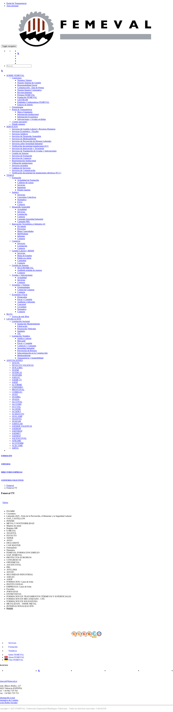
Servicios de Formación (22, 156)
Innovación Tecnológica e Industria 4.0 (28, 224)
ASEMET (16, 433)
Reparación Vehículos (26, 329)
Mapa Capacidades (25, 231)
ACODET (16, 411)
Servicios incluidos (20, 165)
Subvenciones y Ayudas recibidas (31, 119)
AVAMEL (16, 397)
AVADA (15, 399)
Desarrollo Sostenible (21, 207)
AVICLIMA (17, 367)
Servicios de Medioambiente (24, 139)
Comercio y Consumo (26, 346)
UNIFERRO (17, 387)
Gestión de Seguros (20, 153)
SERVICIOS (12, 126)
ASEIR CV (17, 380)
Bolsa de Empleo (24, 255)
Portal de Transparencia (16, 3)
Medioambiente (24, 355)
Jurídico (15, 192)
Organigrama (17, 107)
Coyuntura (21, 307)
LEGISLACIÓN (13, 319)
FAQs (19, 202)
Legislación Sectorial (21, 321)
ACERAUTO (18, 414)
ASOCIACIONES (14, 360)
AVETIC (16, 363)
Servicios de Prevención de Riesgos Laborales (31, 141)
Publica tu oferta (24, 258)
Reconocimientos (24, 92)
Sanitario (21, 331)
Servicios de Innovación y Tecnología (28, 148)
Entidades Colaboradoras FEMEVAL (33, 102)
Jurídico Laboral (24, 338)
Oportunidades (23, 287)
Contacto (21, 204)
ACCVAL (16, 406)
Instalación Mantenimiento (28, 324)
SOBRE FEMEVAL (15, 75)
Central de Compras (25, 290)
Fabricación (22, 326)
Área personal (12, 6)
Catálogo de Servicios (21, 168)
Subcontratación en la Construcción (32, 353)
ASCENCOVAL (19, 438)
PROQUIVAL (18, 389)
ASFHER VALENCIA (22, 426)
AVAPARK (17, 375)
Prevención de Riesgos (27, 350)
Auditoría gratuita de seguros (29, 270)
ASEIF (15, 382)
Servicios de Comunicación (23, 170)
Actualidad (22, 209)
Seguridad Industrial (25, 348)
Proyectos (21, 229)
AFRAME (16, 441)
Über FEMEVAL (15, 660)
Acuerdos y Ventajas (20, 285)
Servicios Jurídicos (20, 134)
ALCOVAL (17, 402)
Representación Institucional (24, 160)
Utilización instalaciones (22, 163)
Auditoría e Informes (26, 302)
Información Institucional (28, 114)
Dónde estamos (18, 124)
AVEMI (15, 370)
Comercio (16, 241)
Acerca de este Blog (20, 316)
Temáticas (12, 651)
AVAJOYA (17, 419)
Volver (5, 502)
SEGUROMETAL (25, 268)
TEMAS (10, 175)
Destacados (22, 297)
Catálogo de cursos (25, 182)
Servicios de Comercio (21, 158)
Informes (21, 236)
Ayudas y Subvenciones (22, 275)
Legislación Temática (21, 336)
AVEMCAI (17, 372)
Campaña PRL (23, 221)
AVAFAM (16, 421)
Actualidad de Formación (28, 180)
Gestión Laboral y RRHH (23, 251)
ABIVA (15, 448)
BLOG (9, 314)
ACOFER (16, 409)
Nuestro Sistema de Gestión (29, 83)
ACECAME (17, 445)
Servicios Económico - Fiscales (25, 131)
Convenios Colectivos (26, 197)
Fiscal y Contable (24, 299)
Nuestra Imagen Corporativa (29, 90)
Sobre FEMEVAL (16, 655)
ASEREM (16, 428)
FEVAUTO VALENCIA (23, 365)
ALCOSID (16, 404)
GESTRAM (22, 100)
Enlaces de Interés (25, 104)
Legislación (22, 214)
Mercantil (21, 341)
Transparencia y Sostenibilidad (30, 358)
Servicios (21, 185)
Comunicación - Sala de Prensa (30, 87)
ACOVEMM (17, 443)
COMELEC (17, 392)
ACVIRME (17, 385)
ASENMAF (17, 431)
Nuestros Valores (24, 80)
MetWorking (22, 234)
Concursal (21, 304)
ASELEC (16, 377)
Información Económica (27, 117)
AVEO (15, 394)
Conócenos (16, 78)
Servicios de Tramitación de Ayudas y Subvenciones (34, 151)
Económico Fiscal (19, 294)
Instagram (21, 187)
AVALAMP (17, 416)
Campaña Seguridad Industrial (30, 219)
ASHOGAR (17, 423)
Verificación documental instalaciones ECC (30, 146)
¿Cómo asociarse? (19, 122)
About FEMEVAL (16, 657)
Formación (16, 178)
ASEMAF (16, 436)
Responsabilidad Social (27, 85)
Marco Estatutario (24, 112)
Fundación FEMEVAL (27, 97)
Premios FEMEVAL (26, 95)
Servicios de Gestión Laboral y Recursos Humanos (33, 129)
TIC (19, 333)
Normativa (21, 199)
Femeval (10, 485)
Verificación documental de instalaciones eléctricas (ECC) (36, 173)
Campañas (21, 260)
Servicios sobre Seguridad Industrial (27, 143)
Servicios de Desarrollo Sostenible (26, 136)
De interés (21, 226)
